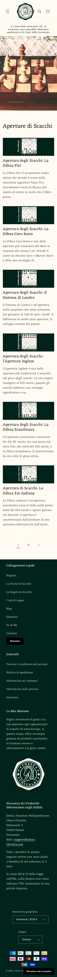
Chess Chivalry (22, 971)
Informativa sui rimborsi (22, 681)
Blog (9, 608)
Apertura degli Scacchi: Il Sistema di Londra (25, 295)
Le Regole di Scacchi (19, 592)
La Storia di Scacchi (18, 584)
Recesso (15, 641)
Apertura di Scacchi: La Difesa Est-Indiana (23, 491)
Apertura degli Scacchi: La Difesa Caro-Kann (26, 232)
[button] (7, 11)
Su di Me (11, 625)
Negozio (11, 575)
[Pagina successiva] (39, 545)
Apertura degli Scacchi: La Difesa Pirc (26, 163)
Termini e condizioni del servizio (27, 664)
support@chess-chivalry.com (21, 842)
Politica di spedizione (19, 672)
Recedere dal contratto (39, 971)
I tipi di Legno (15, 600)
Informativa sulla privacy (22, 689)
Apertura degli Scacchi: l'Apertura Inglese (23, 359)
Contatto (11, 633)
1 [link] (18, 545)
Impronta (12, 697)
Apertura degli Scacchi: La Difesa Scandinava (26, 427)
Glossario (12, 617)
